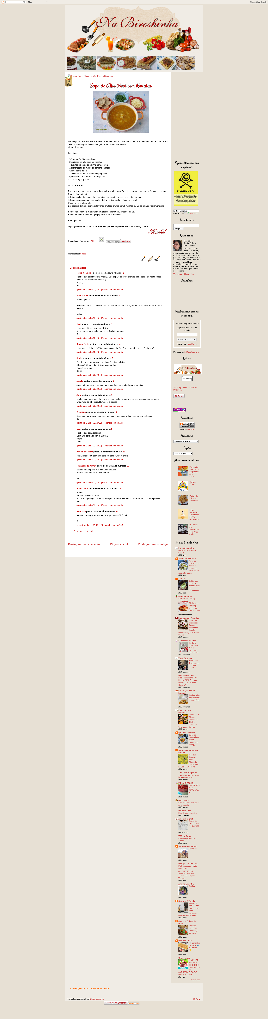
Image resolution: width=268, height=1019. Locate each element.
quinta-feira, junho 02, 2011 (88, 289)
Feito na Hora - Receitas (185, 711)
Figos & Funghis (84, 273)
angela (79, 381)
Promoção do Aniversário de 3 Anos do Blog (194, 529)
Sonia (79, 358)
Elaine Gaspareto (97, 999)
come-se (182, 579)
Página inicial (119, 544)
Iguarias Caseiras (186, 732)
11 (127, 466)
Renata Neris (82, 344)
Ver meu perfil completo (183, 274)
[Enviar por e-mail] (107, 241)
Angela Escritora (84, 451)
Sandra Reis (82, 295)
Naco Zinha (183, 800)
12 (120, 488)
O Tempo (193, 849)
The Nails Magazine (187, 773)
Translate (194, 213)
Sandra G (81, 511)
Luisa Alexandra (186, 548)
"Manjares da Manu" (86, 466)
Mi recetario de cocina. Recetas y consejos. (186, 598)
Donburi (192, 886)
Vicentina (81, 412)
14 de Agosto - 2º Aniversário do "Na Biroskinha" (194, 514)
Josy (78, 395)
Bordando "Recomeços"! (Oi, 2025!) (194, 823)
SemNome (190, 429)
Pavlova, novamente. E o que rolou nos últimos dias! (194, 648)
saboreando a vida (187, 641)
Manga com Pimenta (188, 864)
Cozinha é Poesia (186, 901)
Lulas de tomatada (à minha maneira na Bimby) (194, 740)
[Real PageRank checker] (179, 411)
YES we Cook (184, 836)
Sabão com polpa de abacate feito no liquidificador (194, 586)
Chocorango (184, 958)
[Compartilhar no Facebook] (115, 241)
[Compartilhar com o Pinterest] (118, 241)
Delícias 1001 (184, 811)
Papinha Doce (185, 940)
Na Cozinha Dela (186, 675)
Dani (78, 324)
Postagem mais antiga (153, 544)
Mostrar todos (196, 980)
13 (117, 511)
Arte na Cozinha (186, 884)
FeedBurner (192, 344)
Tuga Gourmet (185, 658)
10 (124, 451)
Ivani (78, 429)
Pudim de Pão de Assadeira (193, 498)
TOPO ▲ (197, 999)
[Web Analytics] (133, 1004)
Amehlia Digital (185, 819)
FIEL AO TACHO (185, 783)
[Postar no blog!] (110, 241)
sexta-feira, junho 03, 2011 (88, 525)
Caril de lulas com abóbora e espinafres (194, 697)
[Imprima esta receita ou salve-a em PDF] (101, 241)
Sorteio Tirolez (192, 483)
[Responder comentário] (112, 289)
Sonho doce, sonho (187, 846)
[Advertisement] (187, 116)
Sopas (83, 254)
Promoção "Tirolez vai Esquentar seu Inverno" (194, 472)
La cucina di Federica (188, 618)
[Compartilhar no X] (113, 241)
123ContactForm (191, 352)
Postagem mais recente (84, 544)
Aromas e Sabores (187, 558)
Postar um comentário (84, 531)
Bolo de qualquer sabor (187, 813)
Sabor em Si (82, 488)
